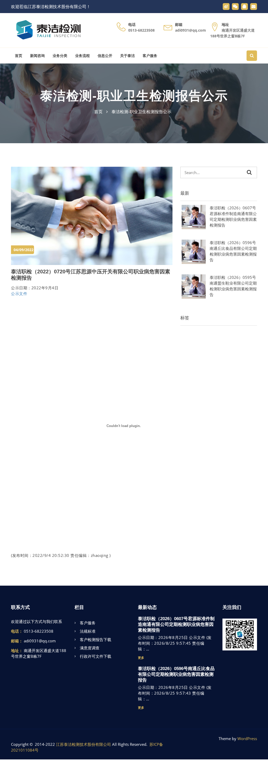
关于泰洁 (127, 56)
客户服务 (150, 56)
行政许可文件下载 (95, 656)
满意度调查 (89, 647)
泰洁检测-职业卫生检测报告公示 (134, 96)
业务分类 (60, 56)
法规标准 (88, 631)
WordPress (247, 738)
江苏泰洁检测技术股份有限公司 (83, 744)
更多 (141, 657)
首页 (18, 56)
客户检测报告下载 (95, 639)
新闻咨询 (37, 56)
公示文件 (19, 293)
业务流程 (82, 56)
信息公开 (105, 56)
